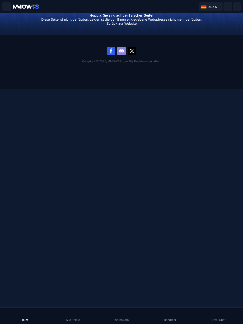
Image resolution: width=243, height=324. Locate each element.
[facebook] (111, 51)
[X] (132, 51)
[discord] (121, 51)
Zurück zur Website (122, 23)
